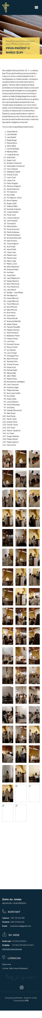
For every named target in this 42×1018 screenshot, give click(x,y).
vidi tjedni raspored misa (12, 949)
